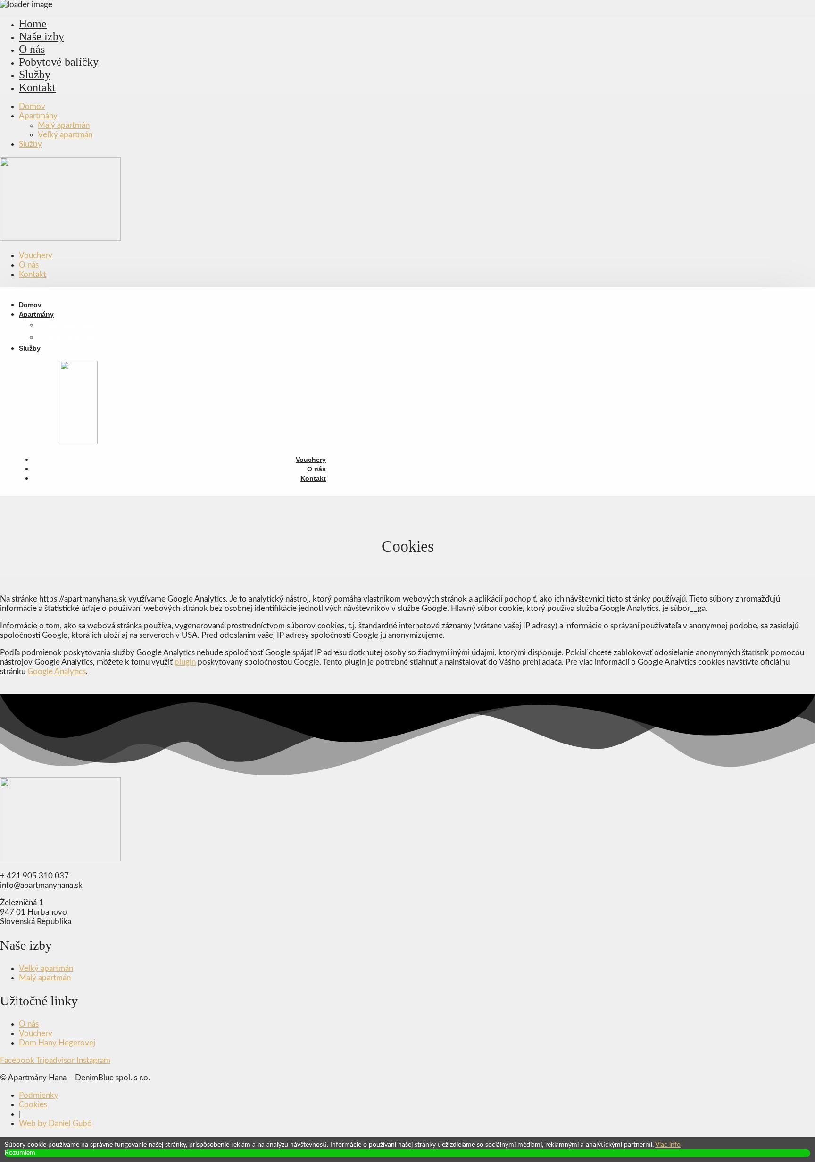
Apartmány (38, 116)
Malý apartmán (64, 125)
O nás (32, 49)
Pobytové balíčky (59, 62)
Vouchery (35, 255)
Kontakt (37, 87)
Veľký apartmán (65, 135)
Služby (34, 74)
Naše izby (41, 36)
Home (33, 23)
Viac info (668, 1145)
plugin (185, 662)
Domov (32, 106)
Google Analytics (56, 672)
